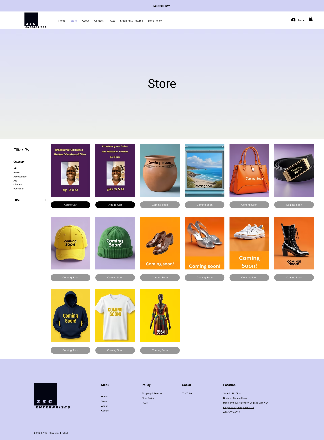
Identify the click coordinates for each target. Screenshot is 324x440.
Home (104, 396)
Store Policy (148, 398)
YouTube (187, 393)
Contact (105, 410)
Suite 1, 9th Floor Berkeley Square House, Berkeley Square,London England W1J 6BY (246, 398)
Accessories (20, 176)
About (104, 406)
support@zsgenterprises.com (238, 407)
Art (15, 180)
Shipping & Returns (152, 393)
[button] (310, 18)
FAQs (145, 402)
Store (104, 401)
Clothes (18, 184)
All (15, 168)
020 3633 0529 (231, 412)
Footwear (19, 188)
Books (17, 172)
